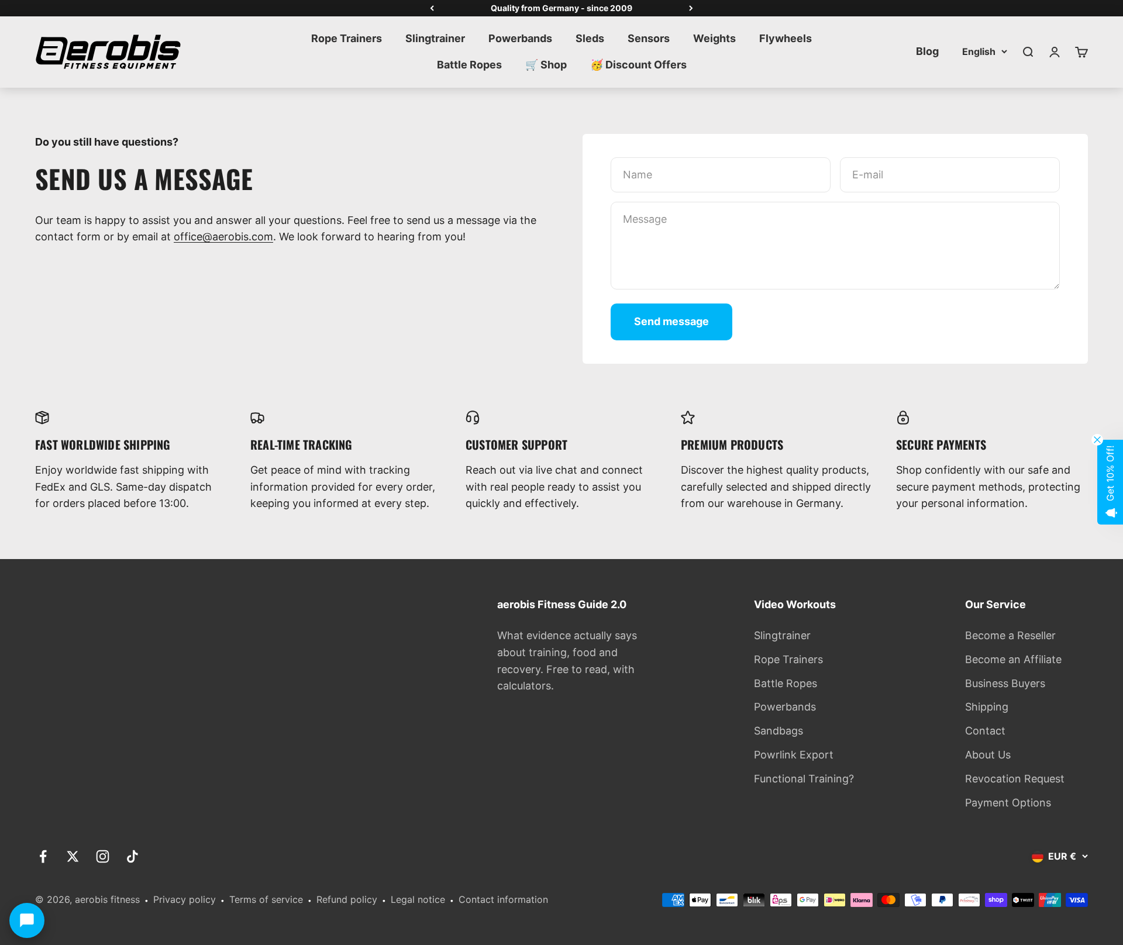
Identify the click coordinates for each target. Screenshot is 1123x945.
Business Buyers (1005, 683)
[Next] (691, 8)
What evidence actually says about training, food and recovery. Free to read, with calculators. (567, 660)
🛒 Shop (546, 64)
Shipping (986, 707)
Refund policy (346, 899)
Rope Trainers (346, 38)
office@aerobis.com (223, 236)
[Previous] (432, 8)
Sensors (649, 38)
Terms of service (266, 899)
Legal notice (418, 899)
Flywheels (785, 38)
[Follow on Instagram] (103, 856)
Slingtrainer (435, 38)
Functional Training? (804, 778)
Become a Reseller (1010, 635)
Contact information (503, 899)
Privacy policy (184, 899)
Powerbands (520, 38)
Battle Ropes (469, 64)
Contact (985, 731)
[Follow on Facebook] (43, 856)
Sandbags (778, 731)
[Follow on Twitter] (73, 856)
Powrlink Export (793, 755)
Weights (714, 38)
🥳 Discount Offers (638, 64)
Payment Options (1008, 802)
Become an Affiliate (1013, 659)
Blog (927, 51)
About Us (988, 755)
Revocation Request (1015, 778)
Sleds (590, 38)
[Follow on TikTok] (132, 856)
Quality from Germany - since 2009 (561, 8)
